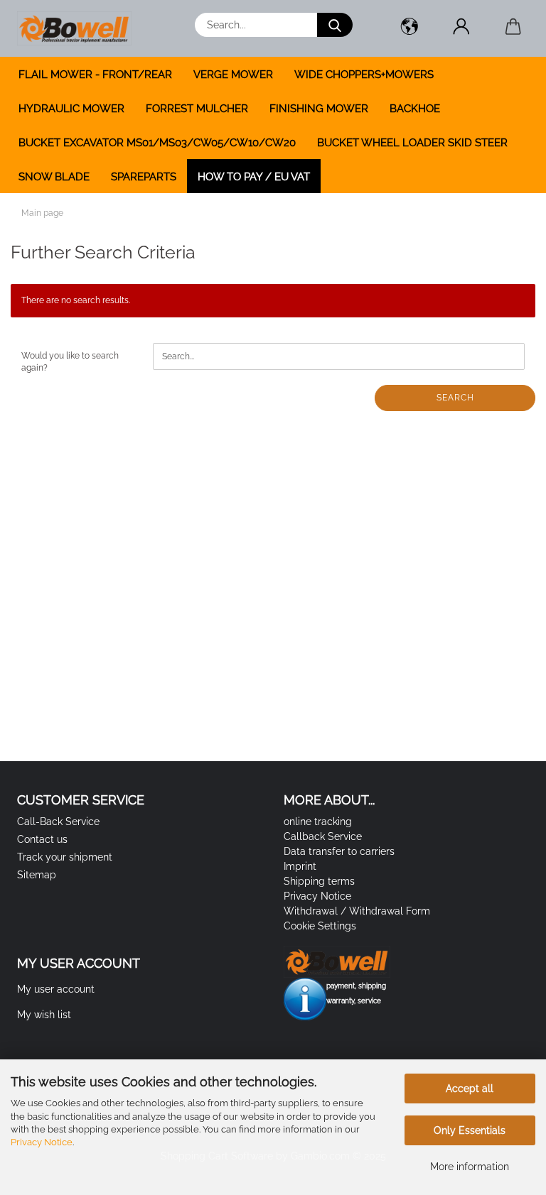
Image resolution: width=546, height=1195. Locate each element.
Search (455, 398)
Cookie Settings (320, 926)
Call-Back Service (58, 821)
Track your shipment (64, 857)
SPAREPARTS (143, 176)
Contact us (42, 839)
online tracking (318, 821)
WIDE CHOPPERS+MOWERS (364, 74)
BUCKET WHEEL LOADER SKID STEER (412, 142)
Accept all (469, 1088)
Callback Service (323, 836)
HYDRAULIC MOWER (71, 108)
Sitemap (36, 874)
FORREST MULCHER (197, 108)
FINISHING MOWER (318, 108)
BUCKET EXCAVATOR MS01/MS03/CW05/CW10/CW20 (157, 142)
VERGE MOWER (233, 74)
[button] (409, 28)
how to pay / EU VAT (254, 176)
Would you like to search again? (70, 362)
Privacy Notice (42, 1142)
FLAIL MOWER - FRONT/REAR (95, 74)
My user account (56, 989)
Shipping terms (319, 881)
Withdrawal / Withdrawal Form (357, 911)
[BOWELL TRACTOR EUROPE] (79, 28)
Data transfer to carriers (339, 851)
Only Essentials (469, 1130)
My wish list (44, 1014)
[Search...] (335, 25)
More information (469, 1166)
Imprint (300, 866)
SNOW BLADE (54, 176)
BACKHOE (415, 108)
